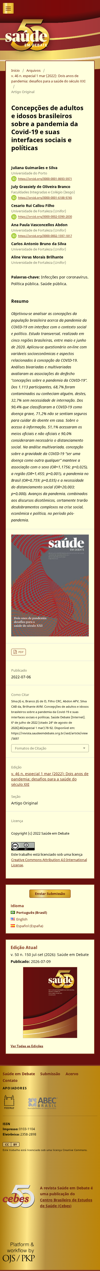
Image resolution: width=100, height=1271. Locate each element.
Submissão (50, 1073)
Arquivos (33, 70)
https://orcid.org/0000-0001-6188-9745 (45, 198)
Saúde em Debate (19, 1073)
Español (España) (29, 925)
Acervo (72, 1073)
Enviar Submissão (50, 893)
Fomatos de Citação (30, 748)
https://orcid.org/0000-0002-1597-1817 (45, 236)
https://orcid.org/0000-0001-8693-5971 (45, 179)
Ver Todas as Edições (27, 1046)
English (21, 919)
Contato (10, 1080)
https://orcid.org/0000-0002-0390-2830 (45, 217)
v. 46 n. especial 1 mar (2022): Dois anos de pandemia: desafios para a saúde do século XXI (48, 78)
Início (15, 70)
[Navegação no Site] (8, 8)
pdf (21, 652)
